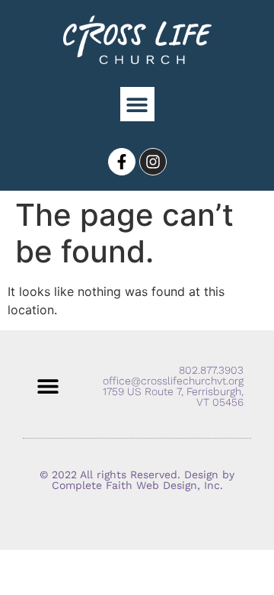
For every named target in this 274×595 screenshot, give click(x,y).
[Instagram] (153, 161)
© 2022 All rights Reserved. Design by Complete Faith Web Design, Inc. (137, 479)
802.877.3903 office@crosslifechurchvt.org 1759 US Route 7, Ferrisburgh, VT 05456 (173, 386)
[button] (137, 104)
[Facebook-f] (121, 161)
